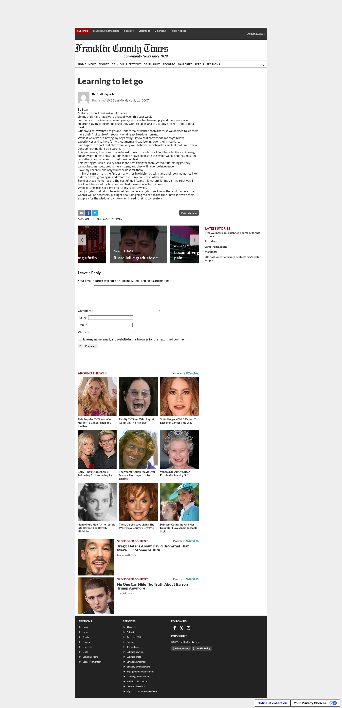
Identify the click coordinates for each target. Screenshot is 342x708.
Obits (85, 652)
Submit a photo (134, 656)
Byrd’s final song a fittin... (76, 257)
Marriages (211, 251)
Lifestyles (134, 64)
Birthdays (211, 241)
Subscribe (82, 30)
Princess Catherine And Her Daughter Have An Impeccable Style (178, 528)
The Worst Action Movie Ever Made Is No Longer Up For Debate (137, 475)
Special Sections (207, 64)
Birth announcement (136, 661)
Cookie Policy (203, 648)
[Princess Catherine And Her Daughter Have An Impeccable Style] (179, 502)
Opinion (118, 64)
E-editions (160, 30)
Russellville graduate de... (137, 257)
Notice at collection (272, 703)
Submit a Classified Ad (137, 681)
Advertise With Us (135, 637)
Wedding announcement (138, 676)
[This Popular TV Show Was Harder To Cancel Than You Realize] (97, 396)
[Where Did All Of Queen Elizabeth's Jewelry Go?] (179, 449)
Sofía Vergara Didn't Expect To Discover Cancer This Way (178, 420)
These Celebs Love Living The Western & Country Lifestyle (136, 526)
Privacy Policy (182, 648)
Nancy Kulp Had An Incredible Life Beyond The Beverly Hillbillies (96, 528)
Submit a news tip (135, 652)
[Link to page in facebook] (88, 213)
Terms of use (133, 647)
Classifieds (144, 30)
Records (169, 64)
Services (129, 30)
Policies (130, 642)
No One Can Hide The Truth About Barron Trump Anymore (152, 588)
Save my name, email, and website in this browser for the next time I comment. (134, 339)
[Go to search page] (262, 64)
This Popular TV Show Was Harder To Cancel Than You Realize (94, 422)
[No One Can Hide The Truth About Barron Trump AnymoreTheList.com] (96, 595)
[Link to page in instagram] (188, 628)
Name (83, 317)
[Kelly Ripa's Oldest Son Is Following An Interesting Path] (97, 449)
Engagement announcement (140, 671)
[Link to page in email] (81, 213)
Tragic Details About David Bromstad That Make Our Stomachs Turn (153, 550)
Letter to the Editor (136, 686)
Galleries (185, 64)
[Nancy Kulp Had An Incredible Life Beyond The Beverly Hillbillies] (97, 502)
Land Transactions (216, 246)
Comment (85, 310)
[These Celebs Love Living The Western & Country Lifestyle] (138, 502)
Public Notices (178, 30)
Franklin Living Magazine (106, 30)
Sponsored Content (92, 661)
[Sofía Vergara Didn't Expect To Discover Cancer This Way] (179, 396)
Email (82, 324)
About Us (131, 627)
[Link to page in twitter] (95, 213)
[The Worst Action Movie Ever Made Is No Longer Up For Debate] (138, 449)
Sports (104, 64)
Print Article (189, 213)
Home (82, 64)
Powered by (179, 373)
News (92, 64)
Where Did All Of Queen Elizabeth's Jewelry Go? (175, 473)
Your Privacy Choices (310, 703)
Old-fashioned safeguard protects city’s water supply (233, 258)
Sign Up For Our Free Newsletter (142, 691)
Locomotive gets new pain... (193, 255)
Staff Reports (106, 94)
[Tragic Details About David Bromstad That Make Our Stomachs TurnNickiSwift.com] (96, 557)
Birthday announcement (138, 666)
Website (83, 332)
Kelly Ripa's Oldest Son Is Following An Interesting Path (96, 473)
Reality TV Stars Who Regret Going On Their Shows (136, 420)
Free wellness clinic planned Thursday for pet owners (232, 234)
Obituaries (152, 64)
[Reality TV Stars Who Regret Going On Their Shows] (138, 396)
